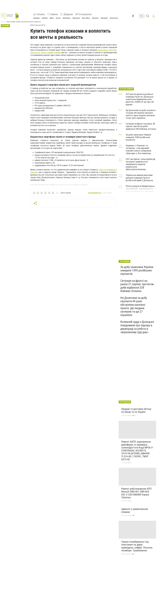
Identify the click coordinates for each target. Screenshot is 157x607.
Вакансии (37, 18)
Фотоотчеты (114, 18)
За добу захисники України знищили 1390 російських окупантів (136, 270)
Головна (40, 14)
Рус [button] (141, 16)
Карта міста (76, 18)
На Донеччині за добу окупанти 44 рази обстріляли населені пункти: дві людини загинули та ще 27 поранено (133, 306)
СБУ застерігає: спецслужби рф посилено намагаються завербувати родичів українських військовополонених (140, 164)
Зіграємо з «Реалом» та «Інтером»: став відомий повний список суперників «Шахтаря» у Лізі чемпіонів (138, 149)
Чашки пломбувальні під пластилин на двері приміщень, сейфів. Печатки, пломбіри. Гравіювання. (137, 546)
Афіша (52, 18)
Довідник (68, 14)
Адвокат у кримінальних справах (134, 510)
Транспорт (95, 18)
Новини (54, 14)
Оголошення (85, 14)
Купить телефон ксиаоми (51, 52)
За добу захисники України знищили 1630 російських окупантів (138, 137)
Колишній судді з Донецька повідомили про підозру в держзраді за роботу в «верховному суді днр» (137, 327)
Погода (58, 18)
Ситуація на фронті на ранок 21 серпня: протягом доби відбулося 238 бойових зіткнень (137, 286)
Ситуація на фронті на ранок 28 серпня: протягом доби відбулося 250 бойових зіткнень (141, 126)
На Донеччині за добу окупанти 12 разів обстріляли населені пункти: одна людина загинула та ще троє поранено (141, 114)
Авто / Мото (86, 18)
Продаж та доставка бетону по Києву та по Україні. (136, 410)
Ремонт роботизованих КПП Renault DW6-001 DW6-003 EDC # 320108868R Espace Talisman (136, 493)
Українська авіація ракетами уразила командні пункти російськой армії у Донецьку (139, 178)
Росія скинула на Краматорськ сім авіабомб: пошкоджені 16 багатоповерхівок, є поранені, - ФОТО (140, 190)
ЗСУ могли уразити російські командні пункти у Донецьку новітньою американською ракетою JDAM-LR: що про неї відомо (140, 99)
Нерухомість (66, 18)
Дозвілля (45, 18)
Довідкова (104, 18)
